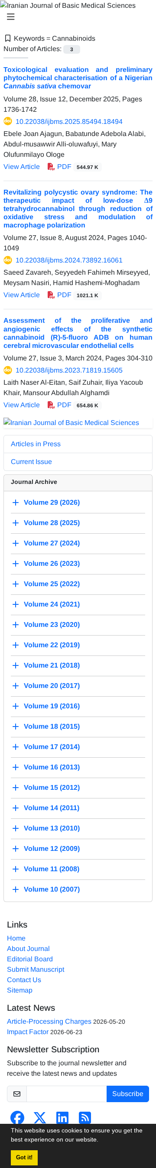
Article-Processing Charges (49, 1021)
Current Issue (31, 461)
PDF (76, 166)
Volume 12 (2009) (52, 848)
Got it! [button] (24, 1158)
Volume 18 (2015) (52, 726)
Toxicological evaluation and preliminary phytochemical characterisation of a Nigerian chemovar (78, 78)
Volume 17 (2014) (52, 746)
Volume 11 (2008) (51, 869)
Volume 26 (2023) (52, 563)
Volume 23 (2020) (52, 624)
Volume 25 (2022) (52, 583)
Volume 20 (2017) (52, 685)
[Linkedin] (62, 1120)
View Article (21, 166)
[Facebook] (17, 1120)
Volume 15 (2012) (52, 787)
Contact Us (24, 979)
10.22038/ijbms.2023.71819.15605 (69, 370)
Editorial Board (30, 959)
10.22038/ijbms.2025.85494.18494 (69, 121)
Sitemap (19, 990)
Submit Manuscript (35, 969)
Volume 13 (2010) (52, 828)
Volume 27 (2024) (52, 543)
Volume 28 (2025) (52, 522)
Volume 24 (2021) (52, 604)
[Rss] (85, 1120)
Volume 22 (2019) (52, 645)
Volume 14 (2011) (51, 807)
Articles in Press (36, 444)
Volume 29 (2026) (52, 502)
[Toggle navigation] (75, 17)
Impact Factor (28, 1031)
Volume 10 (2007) (52, 889)
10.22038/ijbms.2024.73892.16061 (69, 260)
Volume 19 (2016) (52, 706)
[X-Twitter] (39, 1120)
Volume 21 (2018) (52, 665)
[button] (101, 1140)
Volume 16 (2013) (52, 767)
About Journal (28, 948)
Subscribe (127, 1093)
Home (16, 938)
